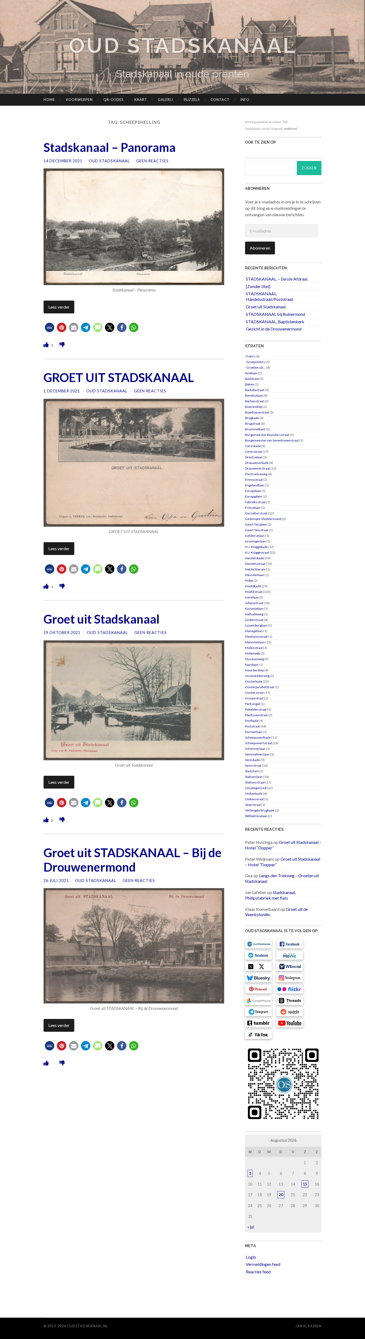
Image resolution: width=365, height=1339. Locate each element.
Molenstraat (254, 648)
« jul (250, 1227)
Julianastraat (254, 603)
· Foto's (250, 356)
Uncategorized (255, 788)
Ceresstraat (253, 452)
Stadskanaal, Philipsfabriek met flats (270, 895)
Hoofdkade (253, 586)
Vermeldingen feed (263, 1264)
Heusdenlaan (254, 575)
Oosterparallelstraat (259, 687)
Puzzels (192, 99)
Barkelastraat (254, 390)
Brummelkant (255, 429)
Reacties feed (258, 1271)
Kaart (140, 99)
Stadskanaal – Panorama (110, 147)
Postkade (251, 721)
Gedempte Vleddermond (263, 519)
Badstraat (252, 379)
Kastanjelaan (254, 609)
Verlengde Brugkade (259, 810)
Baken (249, 384)
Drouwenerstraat (257, 468)
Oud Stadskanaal (182, 45)
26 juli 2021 (56, 880)
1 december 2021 (62, 391)
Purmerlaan (253, 732)
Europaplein (253, 496)
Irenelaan (252, 597)
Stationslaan (253, 777)
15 (305, 1184)
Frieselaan (252, 508)
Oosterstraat (254, 693)
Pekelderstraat (255, 709)
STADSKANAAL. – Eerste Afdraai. (277, 278)
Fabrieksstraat (255, 502)
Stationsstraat (255, 782)
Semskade (252, 760)
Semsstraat (253, 765)
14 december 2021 (63, 161)
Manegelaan (254, 631)
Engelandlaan (254, 485)
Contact (220, 99)
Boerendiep (253, 407)
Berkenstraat (254, 401)
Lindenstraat (254, 620)
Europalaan (253, 491)
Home (49, 99)
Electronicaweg (256, 474)
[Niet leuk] (62, 344)
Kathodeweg (254, 614)
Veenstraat (253, 805)
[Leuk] (47, 344)
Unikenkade (253, 793)
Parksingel (252, 704)
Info (245, 99)
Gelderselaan (255, 536)
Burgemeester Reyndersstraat (267, 435)
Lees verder (58, 306)
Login (251, 1256)
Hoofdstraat (253, 592)
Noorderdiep (254, 670)
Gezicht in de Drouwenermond (273, 328)
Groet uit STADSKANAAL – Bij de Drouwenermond (133, 859)
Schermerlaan (255, 749)
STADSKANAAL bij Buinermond (275, 314)
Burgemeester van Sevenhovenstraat (272, 440)
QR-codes (113, 99)
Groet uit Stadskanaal (102, 619)
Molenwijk (252, 653)
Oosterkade (253, 681)
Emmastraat (254, 480)
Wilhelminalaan (256, 816)
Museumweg (254, 659)
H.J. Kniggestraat (257, 552)
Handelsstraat (255, 564)
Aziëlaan (251, 373)
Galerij (165, 99)
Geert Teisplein (256, 524)
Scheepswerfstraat (258, 743)
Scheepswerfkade (258, 737)
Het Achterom (255, 569)
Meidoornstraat (256, 637)
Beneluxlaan (254, 395)
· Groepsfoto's (255, 362)
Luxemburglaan (256, 625)
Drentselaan (254, 457)
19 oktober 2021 (62, 632)
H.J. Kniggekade (256, 547)
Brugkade (252, 418)
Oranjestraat (254, 698)
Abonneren (260, 247)
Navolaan (251, 665)
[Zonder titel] (258, 286)
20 (281, 1194)
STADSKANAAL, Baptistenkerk (275, 321)
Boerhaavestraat (257, 412)
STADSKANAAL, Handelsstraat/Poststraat (269, 296)
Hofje (249, 580)
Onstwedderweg (257, 676)
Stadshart (252, 771)
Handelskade (254, 558)
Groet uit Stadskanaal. (266, 306)
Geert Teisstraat (256, 530)
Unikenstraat (254, 799)
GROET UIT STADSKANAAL (119, 377)
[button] (49, 327)
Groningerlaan (255, 541)
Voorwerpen (79, 99)
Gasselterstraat (256, 513)
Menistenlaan (255, 642)
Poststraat (252, 726)
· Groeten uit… (255, 367)
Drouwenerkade (257, 463)
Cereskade (253, 446)
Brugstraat (252, 424)
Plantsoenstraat (256, 715)
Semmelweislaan (257, 754)
